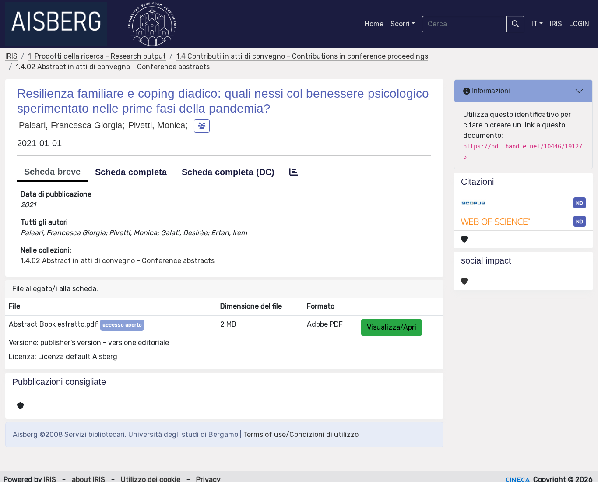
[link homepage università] (152, 24)
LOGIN (579, 24)
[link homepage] (59, 24)
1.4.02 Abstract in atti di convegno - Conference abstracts (113, 67)
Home (374, 24)
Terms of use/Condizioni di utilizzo (301, 434)
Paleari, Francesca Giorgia (70, 125)
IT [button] (534, 24)
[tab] (294, 172)
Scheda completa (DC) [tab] (228, 172)
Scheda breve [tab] (52, 171)
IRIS (556, 24)
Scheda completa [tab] (131, 172)
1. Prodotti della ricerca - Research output (97, 56)
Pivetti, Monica (156, 125)
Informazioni (490, 91)
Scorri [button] (400, 24)
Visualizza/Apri (391, 327)
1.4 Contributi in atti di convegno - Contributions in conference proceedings (302, 56)
